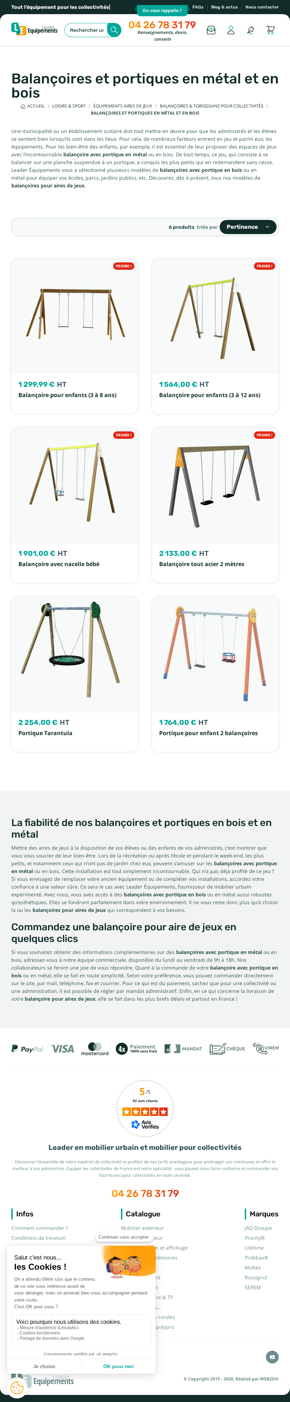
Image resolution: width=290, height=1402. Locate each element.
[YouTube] (272, 1357)
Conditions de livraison (38, 1238)
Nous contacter (262, 7)
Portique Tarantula (45, 733)
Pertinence (242, 226)
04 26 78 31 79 (162, 24)
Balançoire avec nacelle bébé (58, 564)
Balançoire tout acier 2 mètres (201, 564)
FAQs (198, 7)
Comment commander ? (39, 1228)
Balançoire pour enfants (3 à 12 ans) (209, 395)
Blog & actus (224, 7)
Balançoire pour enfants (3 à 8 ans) (67, 395)
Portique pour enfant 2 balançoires (208, 733)
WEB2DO (269, 1379)
